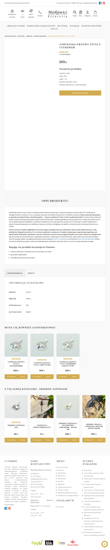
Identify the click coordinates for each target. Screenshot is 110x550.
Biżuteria (62, 26)
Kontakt (60, 481)
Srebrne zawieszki (53, 389)
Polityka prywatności (65, 487)
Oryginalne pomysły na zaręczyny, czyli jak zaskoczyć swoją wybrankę (93, 521)
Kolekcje (74, 26)
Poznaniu (61, 507)
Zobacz (22, 376)
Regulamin (61, 484)
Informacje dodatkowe (14, 273)
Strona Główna (63, 467)
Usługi (54, 29)
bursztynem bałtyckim (86, 239)
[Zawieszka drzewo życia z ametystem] (42, 345)
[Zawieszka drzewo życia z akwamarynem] (16, 345)
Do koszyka (11, 376)
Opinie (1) (31, 273)
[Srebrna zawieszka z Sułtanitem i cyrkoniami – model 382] (68, 406)
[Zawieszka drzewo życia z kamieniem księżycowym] (68, 345)
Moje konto (61, 476)
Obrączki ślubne (16, 26)
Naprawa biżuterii (91, 26)
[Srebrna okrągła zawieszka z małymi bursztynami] (93, 406)
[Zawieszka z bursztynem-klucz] (42, 406)
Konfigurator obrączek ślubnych (68, 495)
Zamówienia (62, 473)
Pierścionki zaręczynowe (41, 26)
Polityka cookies (63, 490)
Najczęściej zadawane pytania (67, 493)
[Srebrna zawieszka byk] (16, 406)
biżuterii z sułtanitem (59, 239)
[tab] (15, 273)
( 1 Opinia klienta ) (65, 54)
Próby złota (88, 470)
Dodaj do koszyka (80, 93)
